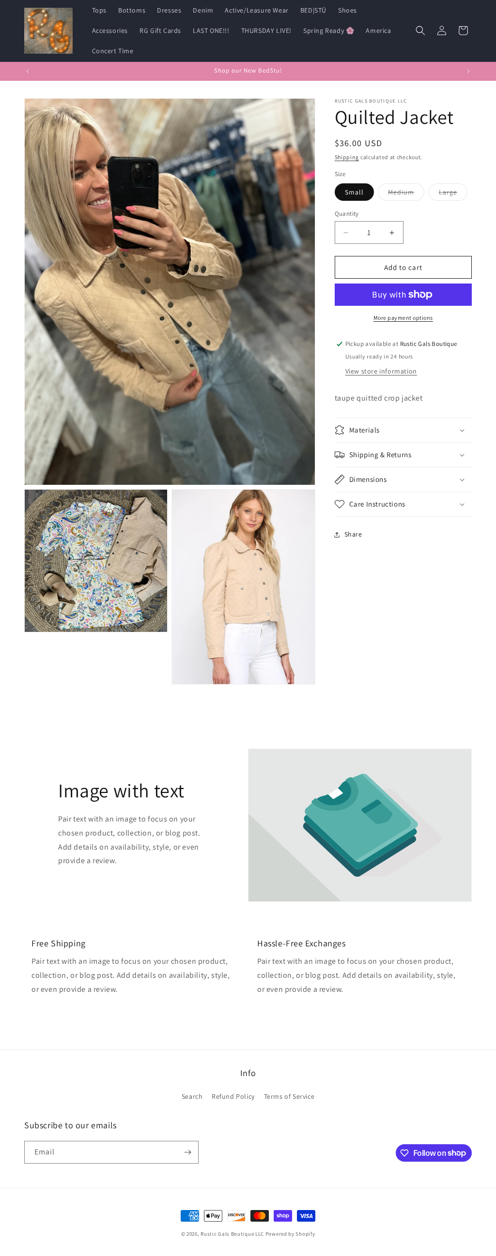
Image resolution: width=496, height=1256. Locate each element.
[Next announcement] (468, 71)
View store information (381, 371)
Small (354, 192)
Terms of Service (289, 1096)
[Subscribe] (187, 1152)
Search (192, 1096)
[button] (420, 30)
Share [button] (353, 534)
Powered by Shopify (290, 1233)
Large (453, 194)
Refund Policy (233, 1096)
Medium (406, 194)
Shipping (347, 157)
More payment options (403, 317)
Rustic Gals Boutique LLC (233, 1233)
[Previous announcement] (27, 71)
